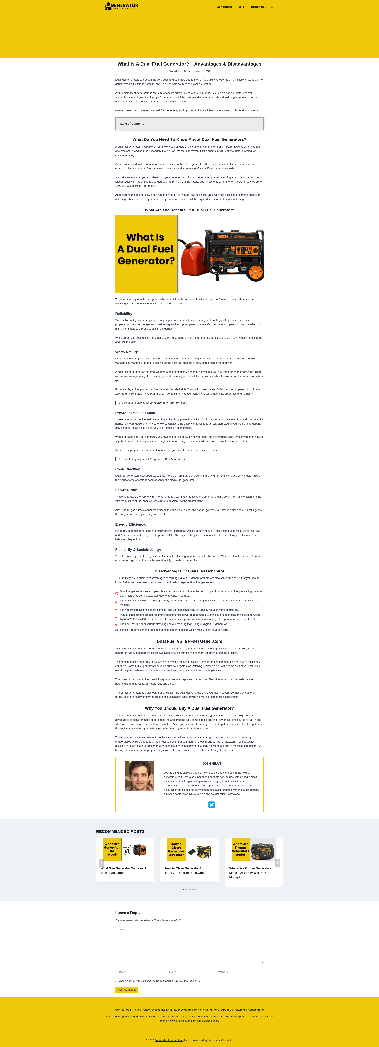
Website (223, 972)
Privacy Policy (141, 1009)
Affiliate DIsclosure (179, 1009)
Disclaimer (158, 1009)
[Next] (277, 863)
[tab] (183, 889)
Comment (123, 929)
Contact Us (122, 1009)
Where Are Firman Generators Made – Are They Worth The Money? (250, 873)
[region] (38, 1025)
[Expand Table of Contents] (258, 124)
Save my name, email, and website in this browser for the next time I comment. (159, 980)
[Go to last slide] (101, 863)
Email (171, 972)
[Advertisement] (189, 35)
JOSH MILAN (212, 763)
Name (121, 972)
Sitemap (240, 1009)
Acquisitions (256, 1009)
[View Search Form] (272, 6)
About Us (227, 1009)
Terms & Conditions (206, 1009)
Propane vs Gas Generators (167, 459)
